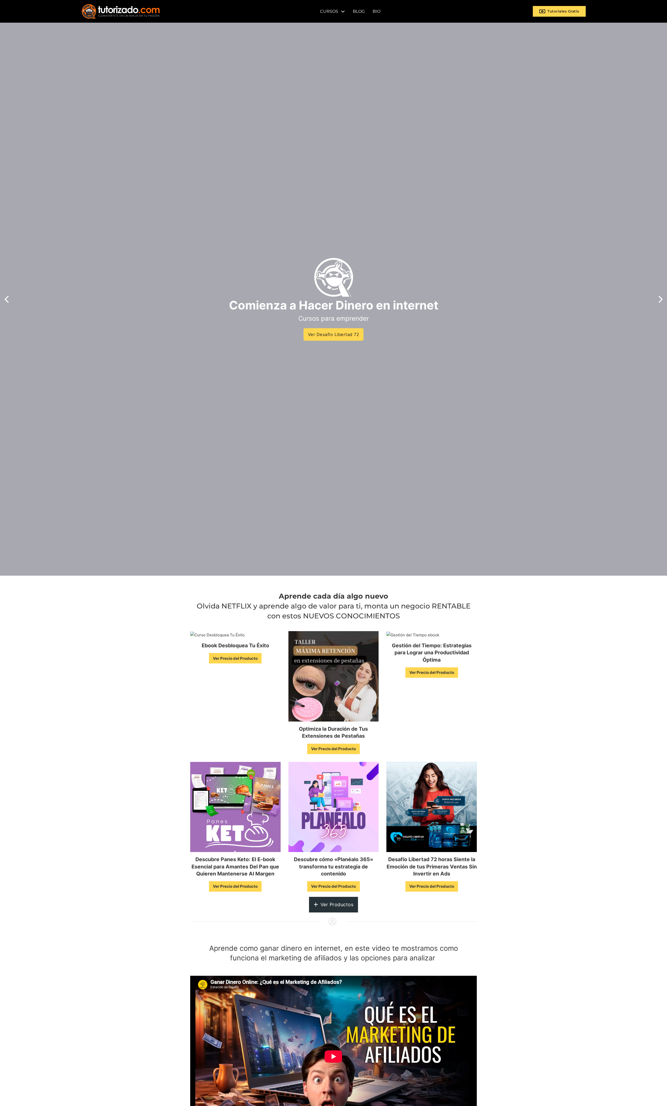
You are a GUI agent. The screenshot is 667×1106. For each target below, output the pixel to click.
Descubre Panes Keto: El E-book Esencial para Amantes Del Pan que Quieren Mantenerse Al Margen (235, 866)
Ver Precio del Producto (235, 658)
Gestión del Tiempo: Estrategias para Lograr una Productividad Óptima (432, 652)
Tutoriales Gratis (563, 11)
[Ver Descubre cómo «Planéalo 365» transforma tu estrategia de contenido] (333, 806)
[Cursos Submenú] (343, 11)
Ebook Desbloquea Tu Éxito (235, 645)
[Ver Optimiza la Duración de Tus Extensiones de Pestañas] (333, 676)
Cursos (329, 11)
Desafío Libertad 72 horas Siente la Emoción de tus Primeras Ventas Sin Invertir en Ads (432, 866)
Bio (376, 11)
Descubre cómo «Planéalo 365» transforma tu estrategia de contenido (333, 866)
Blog (359, 11)
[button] (6, 299)
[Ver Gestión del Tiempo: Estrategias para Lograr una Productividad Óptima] (412, 634)
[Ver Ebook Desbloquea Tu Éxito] (217, 634)
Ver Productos (337, 904)
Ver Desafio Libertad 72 (333, 334)
